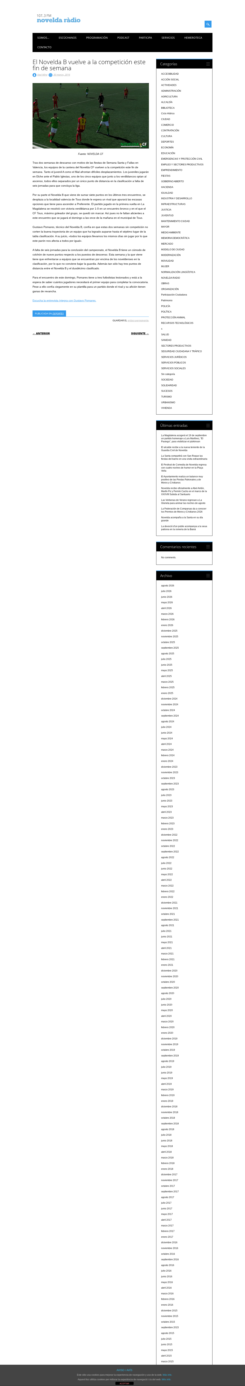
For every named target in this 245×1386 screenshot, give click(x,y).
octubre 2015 (168, 1322)
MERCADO (167, 243)
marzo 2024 (167, 750)
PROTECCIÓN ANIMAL (173, 317)
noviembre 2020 (169, 976)
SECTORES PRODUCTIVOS (176, 345)
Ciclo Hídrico (168, 113)
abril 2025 (166, 676)
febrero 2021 (168, 959)
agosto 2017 (167, 1197)
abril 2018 (166, 1152)
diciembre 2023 (169, 767)
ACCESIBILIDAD (170, 74)
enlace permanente (138, 320)
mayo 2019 (167, 1078)
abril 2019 (166, 1084)
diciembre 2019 (169, 1038)
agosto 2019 (167, 1061)
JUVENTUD (167, 215)
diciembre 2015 (169, 1310)
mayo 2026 (167, 602)
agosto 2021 (167, 925)
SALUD (165, 334)
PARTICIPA (145, 37)
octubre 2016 (168, 1254)
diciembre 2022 (169, 834)
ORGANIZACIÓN (170, 289)
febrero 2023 (168, 823)
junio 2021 (166, 936)
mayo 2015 (167, 1350)
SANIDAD (166, 340)
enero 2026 (167, 625)
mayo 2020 (167, 1010)
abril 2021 (166, 948)
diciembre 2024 (169, 698)
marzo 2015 (167, 1361)
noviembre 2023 (169, 772)
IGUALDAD (167, 193)
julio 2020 (166, 999)
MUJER (165, 266)
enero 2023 (167, 829)
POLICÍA (165, 306)
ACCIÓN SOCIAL (170, 79)
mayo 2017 (167, 1214)
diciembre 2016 (169, 1242)
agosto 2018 (167, 1129)
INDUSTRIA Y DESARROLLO (176, 198)
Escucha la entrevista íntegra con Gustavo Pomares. (64, 300)
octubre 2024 (168, 710)
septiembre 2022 (170, 851)
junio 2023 (166, 800)
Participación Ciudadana (174, 294)
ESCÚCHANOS (68, 37)
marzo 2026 (167, 614)
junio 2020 (166, 1004)
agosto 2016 (167, 1265)
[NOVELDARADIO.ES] (66, 25)
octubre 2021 (168, 914)
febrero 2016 (168, 1299)
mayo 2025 (167, 670)
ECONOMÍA (167, 147)
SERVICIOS (168, 37)
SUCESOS (166, 391)
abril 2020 (166, 1016)
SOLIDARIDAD (169, 385)
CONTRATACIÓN (170, 130)
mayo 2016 (167, 1282)
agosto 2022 (167, 857)
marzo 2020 (167, 1021)
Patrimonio (166, 300)
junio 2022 (166, 868)
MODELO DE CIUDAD (173, 249)
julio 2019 (166, 1067)
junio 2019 (166, 1072)
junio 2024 (166, 732)
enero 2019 (167, 1101)
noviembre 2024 (169, 704)
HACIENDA (167, 187)
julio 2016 (166, 1270)
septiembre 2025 (170, 647)
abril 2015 (166, 1355)
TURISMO (166, 396)
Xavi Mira (42, 74)
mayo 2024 (167, 738)
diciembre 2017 (169, 1174)
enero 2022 (167, 897)
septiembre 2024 (170, 715)
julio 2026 (166, 591)
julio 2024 (166, 727)
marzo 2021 (167, 953)
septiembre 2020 (170, 987)
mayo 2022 (167, 874)
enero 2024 (167, 761)
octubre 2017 (168, 1186)
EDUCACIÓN (168, 153)
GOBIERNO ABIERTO (172, 181)
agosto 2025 (167, 653)
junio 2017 (166, 1208)
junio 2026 (166, 597)
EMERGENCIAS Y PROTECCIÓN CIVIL (182, 159)
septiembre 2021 (170, 919)
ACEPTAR (124, 1383)
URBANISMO (168, 402)
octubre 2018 (168, 1118)
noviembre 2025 (169, 636)
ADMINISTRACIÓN (171, 91)
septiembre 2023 (170, 783)
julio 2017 (166, 1203)
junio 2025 (166, 665)
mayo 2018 (167, 1146)
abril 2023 (166, 812)
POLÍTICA (166, 311)
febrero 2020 (168, 1027)
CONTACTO (44, 47)
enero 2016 (167, 1305)
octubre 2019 (168, 1050)
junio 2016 (166, 1276)
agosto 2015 (167, 1333)
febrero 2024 (168, 755)
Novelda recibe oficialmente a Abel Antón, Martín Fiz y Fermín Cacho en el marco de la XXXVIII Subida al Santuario (184, 491)
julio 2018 (166, 1135)
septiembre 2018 (170, 1123)
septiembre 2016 (170, 1259)
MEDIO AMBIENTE (171, 232)
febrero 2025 (168, 687)
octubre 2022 (168, 846)
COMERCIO (167, 125)
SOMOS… (43, 37)
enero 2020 (167, 1033)
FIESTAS (165, 176)
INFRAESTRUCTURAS (173, 204)
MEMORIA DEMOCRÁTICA (175, 238)
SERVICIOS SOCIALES (173, 368)
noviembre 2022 (169, 840)
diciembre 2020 (169, 970)
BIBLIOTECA (168, 108)
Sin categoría (168, 374)
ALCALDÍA (166, 102)
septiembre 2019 (170, 1055)
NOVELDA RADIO (170, 278)
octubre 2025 (168, 642)
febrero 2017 (168, 1231)
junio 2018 (166, 1140)
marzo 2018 (167, 1157)
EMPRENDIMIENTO (171, 170)
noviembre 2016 (169, 1248)
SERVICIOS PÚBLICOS (173, 362)
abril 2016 (166, 1287)
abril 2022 (166, 880)
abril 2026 (166, 608)
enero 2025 (167, 693)
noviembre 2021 (169, 908)
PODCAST (123, 37)
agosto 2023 (167, 789)
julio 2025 (166, 659)
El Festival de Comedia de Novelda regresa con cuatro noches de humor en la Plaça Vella (184, 467)
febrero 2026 (168, 619)
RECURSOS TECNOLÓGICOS (177, 323)
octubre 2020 (168, 982)
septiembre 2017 (170, 1191)
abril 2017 (166, 1220)
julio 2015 (166, 1339)
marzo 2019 (167, 1089)
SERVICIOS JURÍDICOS (174, 357)
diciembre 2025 (169, 630)
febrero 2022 (168, 891)
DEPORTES (58, 313)
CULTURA (166, 136)
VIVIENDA (166, 408)
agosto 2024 (167, 721)
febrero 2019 (168, 1095)
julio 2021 (166, 931)
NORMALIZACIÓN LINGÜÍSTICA (178, 272)
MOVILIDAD (167, 261)
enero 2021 (167, 965)
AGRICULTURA (169, 96)
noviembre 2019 (169, 1044)
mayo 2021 (167, 942)
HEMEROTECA (193, 37)
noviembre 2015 (169, 1316)
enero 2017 (167, 1237)
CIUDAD (165, 119)
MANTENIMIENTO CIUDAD (175, 221)
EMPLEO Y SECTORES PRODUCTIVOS (182, 164)
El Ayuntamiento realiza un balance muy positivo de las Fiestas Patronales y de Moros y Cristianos (182, 479)
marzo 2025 (167, 682)
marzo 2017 (167, 1225)
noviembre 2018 (169, 1112)
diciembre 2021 (169, 902)
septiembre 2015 (170, 1327)
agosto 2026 (167, 585)
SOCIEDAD (167, 379)
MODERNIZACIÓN (171, 255)
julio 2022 (166, 863)
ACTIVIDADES (168, 85)
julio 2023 (166, 795)
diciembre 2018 (169, 1106)
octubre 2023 (168, 778)
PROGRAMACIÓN (97, 37)
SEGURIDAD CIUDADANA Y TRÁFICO (181, 351)
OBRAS (165, 283)
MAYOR (165, 226)
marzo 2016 (167, 1293)
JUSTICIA (166, 209)
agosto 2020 (167, 993)
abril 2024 (166, 744)
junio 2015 (166, 1344)
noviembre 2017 (169, 1180)
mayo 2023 (167, 806)
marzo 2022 (167, 885)
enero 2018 (167, 1169)
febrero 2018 (168, 1163)
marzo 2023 (167, 817)
